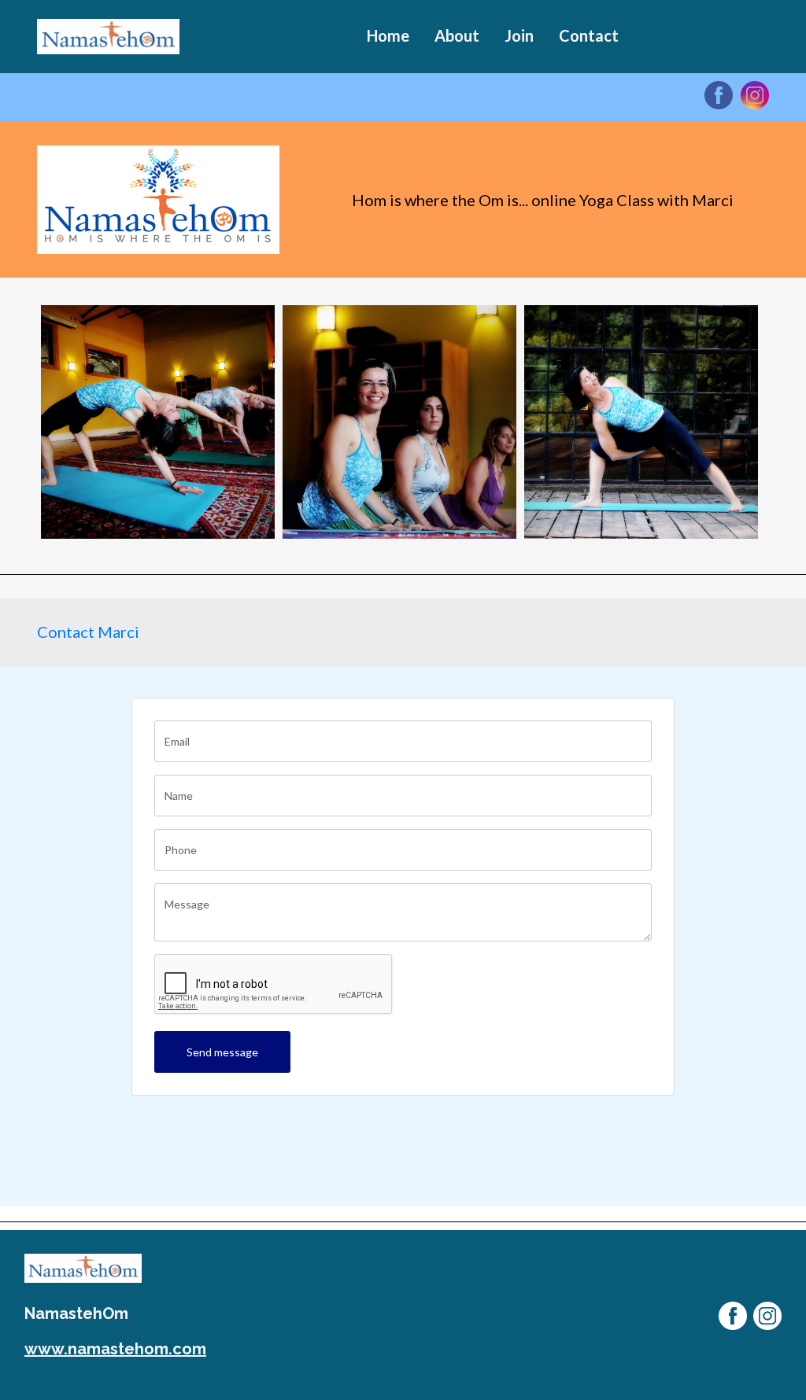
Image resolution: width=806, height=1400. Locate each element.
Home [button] (388, 35)
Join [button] (519, 35)
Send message (222, 1052)
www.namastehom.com (115, 1348)
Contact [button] (589, 35)
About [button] (456, 35)
